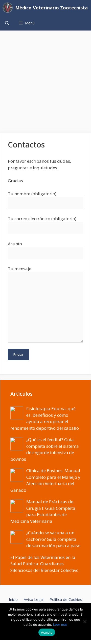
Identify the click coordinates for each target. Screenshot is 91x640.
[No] (84, 621)
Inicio (13, 599)
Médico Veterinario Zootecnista (51, 8)
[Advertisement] (45, 79)
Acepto (47, 632)
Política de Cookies (66, 599)
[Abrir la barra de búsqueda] (7, 23)
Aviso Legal (33, 599)
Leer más (60, 624)
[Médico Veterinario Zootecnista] (9, 7)
